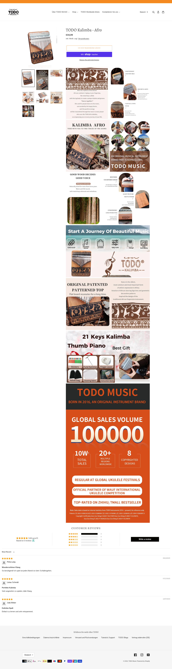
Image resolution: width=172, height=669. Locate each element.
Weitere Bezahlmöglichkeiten (89, 60)
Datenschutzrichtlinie (51, 638)
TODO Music (132, 661)
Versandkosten (83, 39)
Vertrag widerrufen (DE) (141, 638)
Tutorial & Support (108, 638)
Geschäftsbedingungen (31, 638)
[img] (7, 558)
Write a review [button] (145, 539)
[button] (144, 12)
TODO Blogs (123, 638)
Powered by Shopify (143, 661)
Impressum (67, 638)
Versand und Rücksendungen (86, 638)
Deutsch (27, 655)
